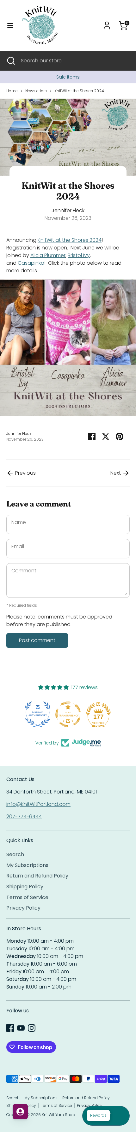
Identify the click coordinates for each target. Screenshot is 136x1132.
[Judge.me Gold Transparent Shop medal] (68, 714)
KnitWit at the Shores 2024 (79, 91)
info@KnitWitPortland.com (38, 804)
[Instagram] (31, 1028)
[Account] (107, 22)
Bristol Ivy (79, 255)
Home (12, 91)
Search (15, 854)
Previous (25, 473)
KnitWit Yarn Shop (58, 1114)
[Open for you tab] (20, 1111)
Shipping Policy (24, 886)
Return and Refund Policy (37, 875)
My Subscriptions (27, 865)
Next (116, 473)
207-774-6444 (24, 816)
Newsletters (36, 91)
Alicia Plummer (47, 255)
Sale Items (68, 77)
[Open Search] (10, 60)
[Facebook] (10, 1028)
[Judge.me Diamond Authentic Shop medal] (37, 714)
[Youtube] (21, 1028)
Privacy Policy (23, 908)
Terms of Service (27, 897)
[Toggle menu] (10, 25)
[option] (68, 77)
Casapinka (31, 263)
